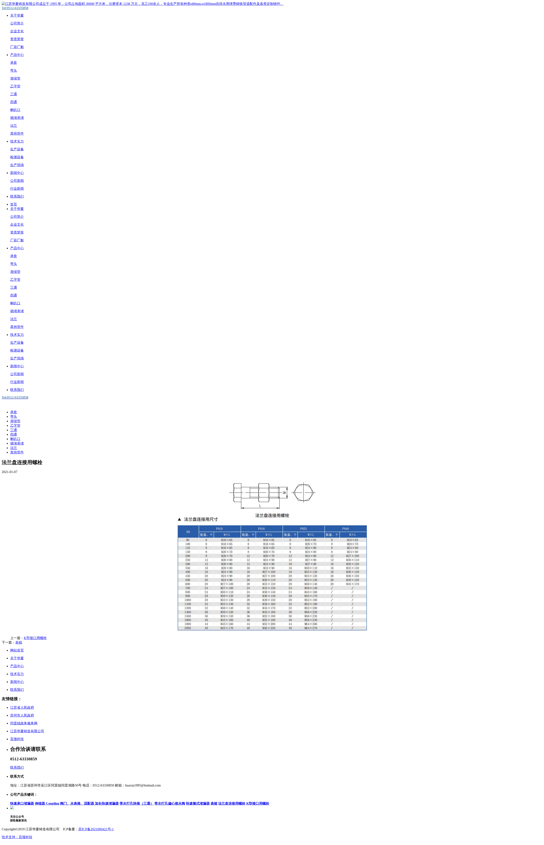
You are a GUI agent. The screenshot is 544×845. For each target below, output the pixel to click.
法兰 (13, 125)
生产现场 (17, 165)
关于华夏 (17, 15)
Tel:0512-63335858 (15, 8)
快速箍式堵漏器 (198, 803)
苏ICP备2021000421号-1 (96, 829)
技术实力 (17, 141)
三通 (13, 94)
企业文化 (17, 31)
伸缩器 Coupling (47, 803)
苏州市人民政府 (22, 715)
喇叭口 (15, 110)
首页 (13, 204)
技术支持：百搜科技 (17, 837)
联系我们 (17, 196)
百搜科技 (17, 739)
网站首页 (17, 650)
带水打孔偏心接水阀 (169, 803)
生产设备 (17, 149)
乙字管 (15, 86)
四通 (13, 102)
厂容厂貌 (17, 47)
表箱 (18, 642)
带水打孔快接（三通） (137, 803)
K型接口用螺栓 (35, 638)
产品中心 (17, 55)
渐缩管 (15, 78)
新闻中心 (17, 173)
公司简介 (17, 23)
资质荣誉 (17, 39)
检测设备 (17, 157)
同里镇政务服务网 (23, 723)
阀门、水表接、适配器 (77, 803)
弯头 (13, 70)
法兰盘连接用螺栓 (231, 803)
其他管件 (17, 133)
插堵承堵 (17, 118)
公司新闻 (17, 180)
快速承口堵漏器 (22, 803)
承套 (13, 62)
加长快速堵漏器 (107, 803)
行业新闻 (17, 188)
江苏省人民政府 (22, 707)
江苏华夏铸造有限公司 (27, 731)
